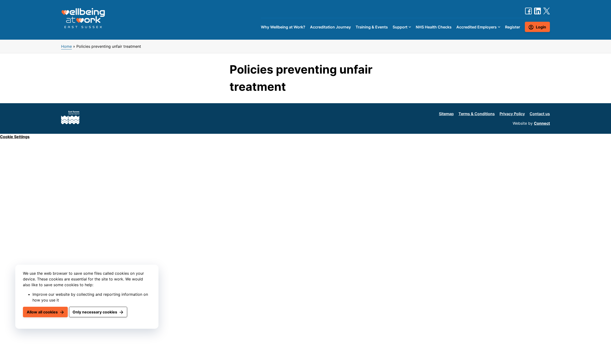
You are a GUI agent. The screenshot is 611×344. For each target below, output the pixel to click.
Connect (542, 123)
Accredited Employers (476, 27)
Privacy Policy (512, 113)
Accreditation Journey (330, 27)
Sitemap (446, 113)
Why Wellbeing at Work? (283, 27)
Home (66, 46)
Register (512, 27)
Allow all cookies (42, 312)
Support (400, 27)
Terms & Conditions (476, 113)
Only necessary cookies (95, 312)
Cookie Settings (15, 136)
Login (541, 27)
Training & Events (372, 27)
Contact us (540, 113)
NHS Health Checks (434, 27)
